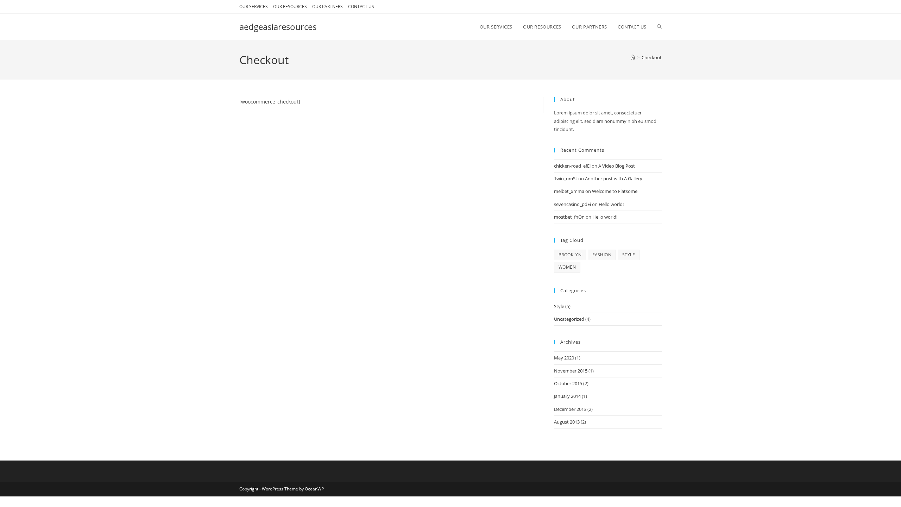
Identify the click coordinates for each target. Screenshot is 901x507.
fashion (601, 255)
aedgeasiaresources (277, 26)
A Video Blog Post (616, 166)
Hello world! (611, 204)
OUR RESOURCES (290, 7)
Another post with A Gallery (613, 178)
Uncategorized (569, 319)
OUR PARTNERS (327, 7)
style (628, 255)
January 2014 (567, 396)
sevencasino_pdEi (572, 204)
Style (559, 306)
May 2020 (564, 358)
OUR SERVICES (253, 7)
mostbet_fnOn (569, 217)
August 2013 (567, 422)
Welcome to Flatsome (614, 191)
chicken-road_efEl (572, 166)
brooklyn (570, 255)
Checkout (652, 57)
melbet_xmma (569, 191)
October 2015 (568, 383)
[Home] (632, 57)
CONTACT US (361, 7)
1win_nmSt (565, 178)
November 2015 (570, 371)
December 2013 (570, 409)
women (567, 267)
